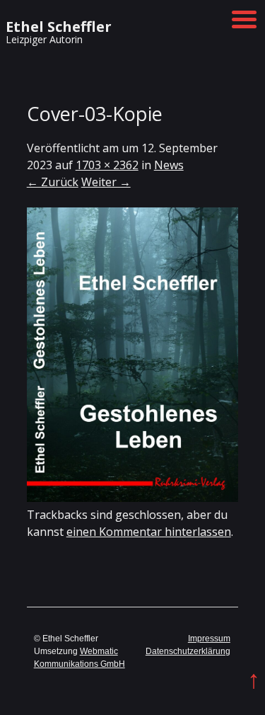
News (169, 165)
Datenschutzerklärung (188, 651)
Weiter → (106, 182)
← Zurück (52, 182)
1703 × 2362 (107, 165)
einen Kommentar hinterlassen (148, 531)
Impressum (209, 639)
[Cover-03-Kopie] (133, 497)
